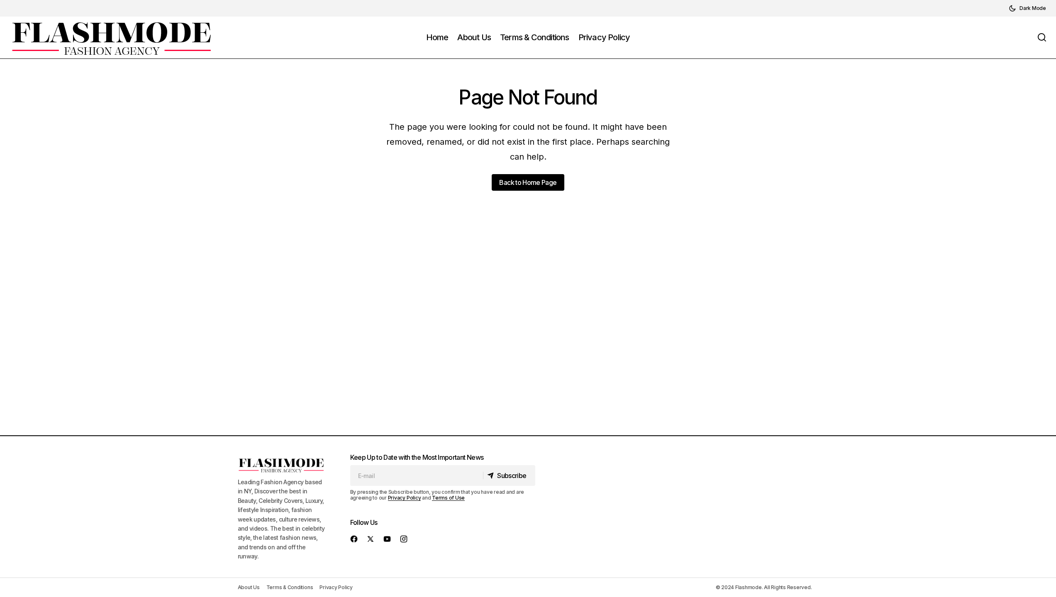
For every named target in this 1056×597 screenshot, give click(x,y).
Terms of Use (448, 498)
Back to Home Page (527, 182)
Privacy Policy (404, 498)
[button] (1027, 8)
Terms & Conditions (289, 587)
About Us (249, 587)
